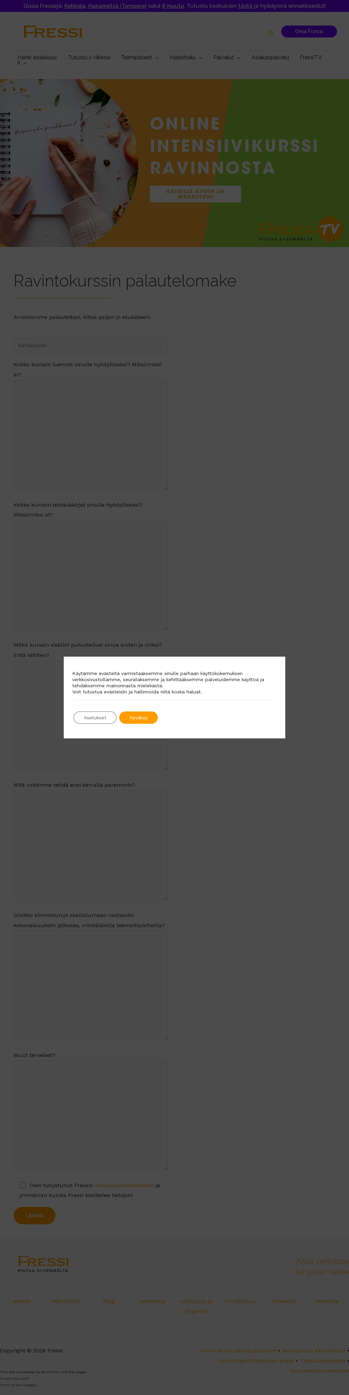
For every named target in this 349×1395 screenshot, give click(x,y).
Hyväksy (139, 717)
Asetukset (95, 717)
